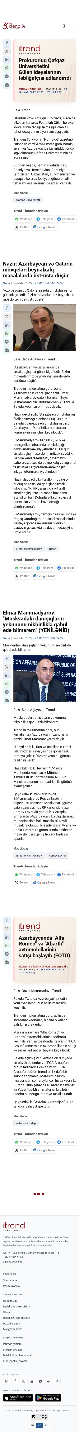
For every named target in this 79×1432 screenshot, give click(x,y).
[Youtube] (31, 1381)
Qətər (52, 548)
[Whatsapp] (6, 1381)
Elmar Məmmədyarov (29, 548)
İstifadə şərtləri (12, 1344)
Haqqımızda (10, 1300)
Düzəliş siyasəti (12, 1323)
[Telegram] (40, 1381)
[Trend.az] (14, 26)
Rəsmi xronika (11, 1286)
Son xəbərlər (10, 1280)
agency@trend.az (12, 1261)
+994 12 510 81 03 (13, 1257)
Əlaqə (6, 1312)
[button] (6, 42)
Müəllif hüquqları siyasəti (17, 1355)
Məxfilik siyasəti (12, 1349)
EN (32, 1425)
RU (46, 1425)
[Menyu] (72, 26)
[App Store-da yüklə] (18, 1398)
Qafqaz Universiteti (28, 199)
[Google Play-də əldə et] (48, 1398)
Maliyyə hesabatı (13, 1329)
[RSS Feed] (57, 1381)
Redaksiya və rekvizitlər (16, 1306)
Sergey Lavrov (57, 855)
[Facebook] (15, 1381)
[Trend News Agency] (14, 1226)
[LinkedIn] (48, 1381)
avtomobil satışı (26, 1123)
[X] (23, 1381)
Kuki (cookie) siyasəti (15, 1361)
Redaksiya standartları (16, 1317)
